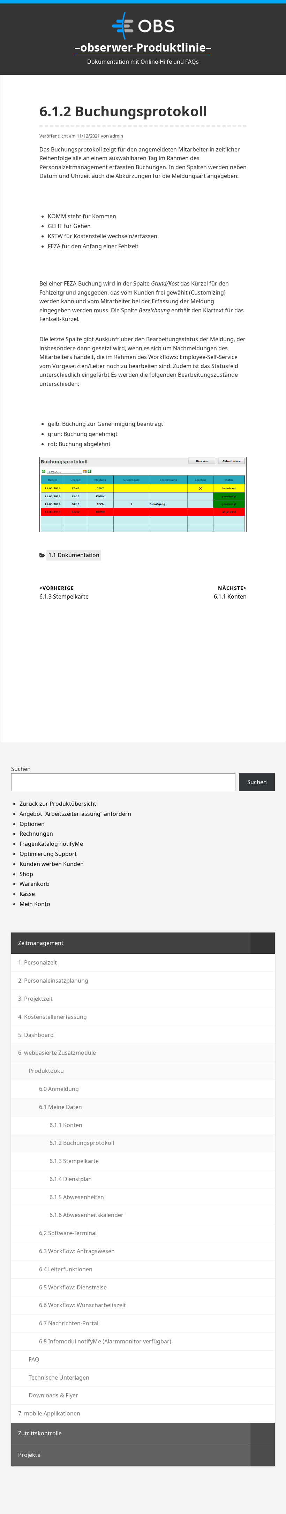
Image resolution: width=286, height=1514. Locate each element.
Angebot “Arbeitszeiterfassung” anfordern (75, 814)
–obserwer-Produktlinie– (143, 47)
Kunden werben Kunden (52, 864)
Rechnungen (36, 833)
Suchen (21, 769)
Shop (26, 874)
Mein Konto (35, 904)
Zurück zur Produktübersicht (58, 803)
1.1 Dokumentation (73, 555)
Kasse (27, 894)
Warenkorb (35, 884)
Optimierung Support (48, 854)
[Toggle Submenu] (262, 943)
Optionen (32, 824)
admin (116, 136)
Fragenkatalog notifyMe (51, 844)
